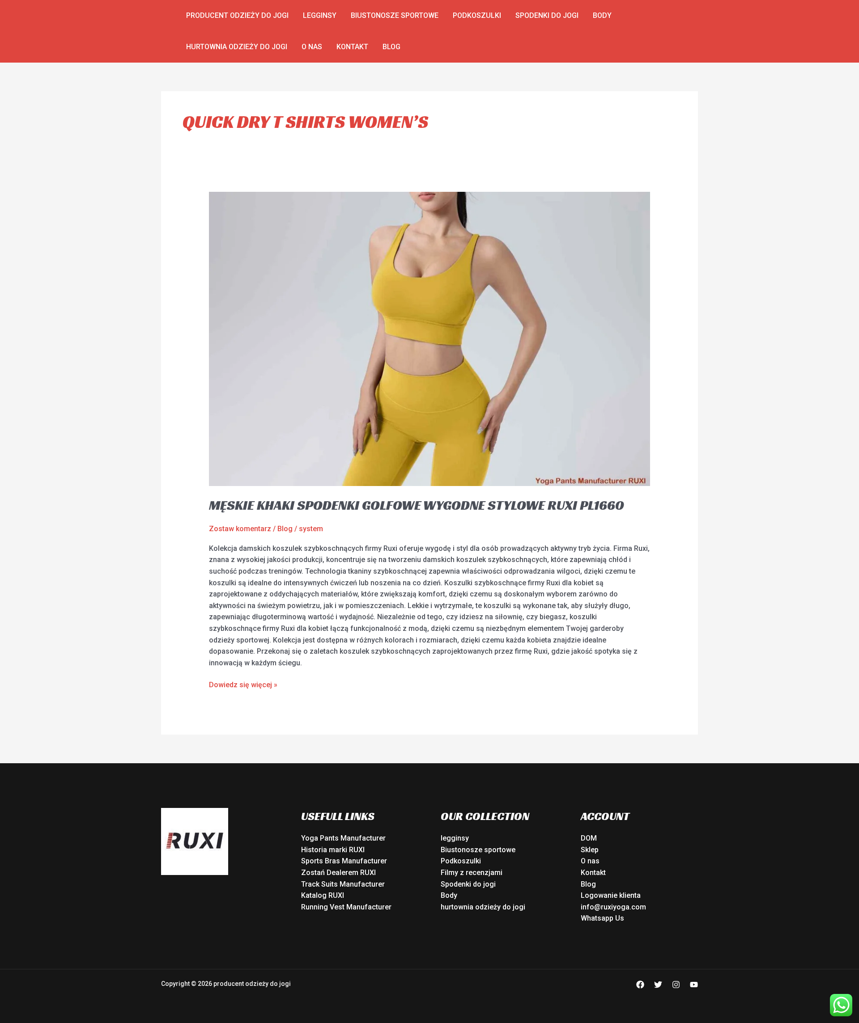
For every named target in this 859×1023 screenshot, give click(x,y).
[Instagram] (676, 985)
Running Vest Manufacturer (346, 907)
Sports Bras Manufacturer (344, 861)
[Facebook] (640, 985)
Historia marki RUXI (333, 849)
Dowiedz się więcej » (243, 684)
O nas (312, 46)
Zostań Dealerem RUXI (338, 872)
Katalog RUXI (322, 895)
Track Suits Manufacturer (343, 884)
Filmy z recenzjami (471, 872)
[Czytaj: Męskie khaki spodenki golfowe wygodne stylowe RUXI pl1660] (430, 338)
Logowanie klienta (611, 895)
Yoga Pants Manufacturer (343, 838)
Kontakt (352, 46)
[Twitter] (658, 985)
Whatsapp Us (602, 918)
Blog (391, 46)
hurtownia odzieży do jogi (236, 46)
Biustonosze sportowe (394, 15)
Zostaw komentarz (240, 528)
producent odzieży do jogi (237, 15)
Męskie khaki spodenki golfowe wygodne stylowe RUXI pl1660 (416, 505)
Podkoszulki (477, 15)
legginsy (319, 15)
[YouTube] (694, 985)
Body (602, 15)
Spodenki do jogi (546, 15)
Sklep (590, 849)
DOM (589, 838)
